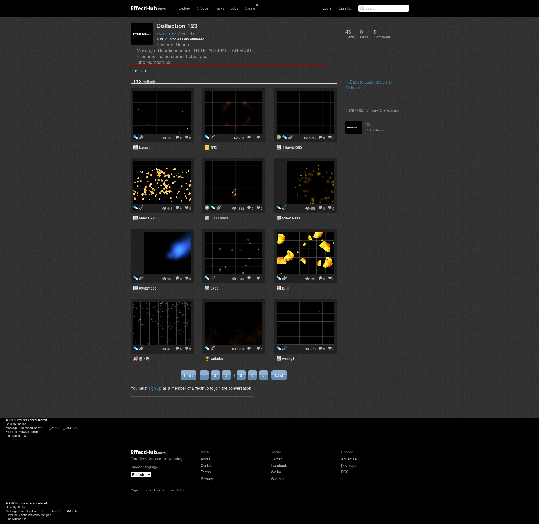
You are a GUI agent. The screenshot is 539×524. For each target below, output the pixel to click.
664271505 (148, 288)
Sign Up (345, 8)
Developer (349, 465)
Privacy (207, 478)
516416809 (291, 217)
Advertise (349, 458)
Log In (327, 8)
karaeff (144, 147)
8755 (214, 288)
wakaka (217, 358)
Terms (206, 471)
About (205, 458)
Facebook (279, 465)
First (188, 375)
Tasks (219, 8)
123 (368, 124)
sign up (155, 388)
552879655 (166, 33)
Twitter (276, 458)
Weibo (276, 471)
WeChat (277, 478)
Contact (207, 465)
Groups (202, 8)
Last (279, 375)
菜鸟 (214, 147)
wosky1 (288, 358)
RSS (345, 471)
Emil (285, 288)
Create (250, 8)
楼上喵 (144, 358)
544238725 (148, 217)
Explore (184, 8)
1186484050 (292, 147)
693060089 (219, 217)
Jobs (234, 8)
